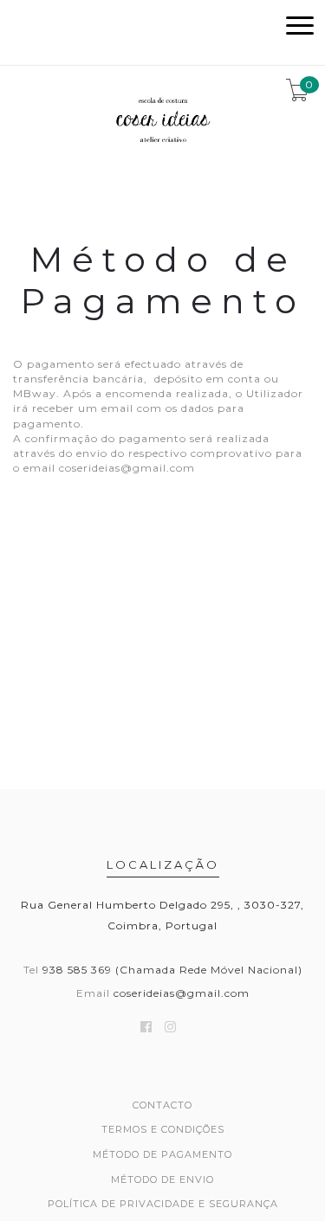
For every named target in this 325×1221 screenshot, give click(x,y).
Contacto (162, 1105)
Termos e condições (162, 1129)
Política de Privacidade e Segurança (163, 1204)
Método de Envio (162, 1179)
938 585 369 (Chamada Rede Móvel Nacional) (172, 969)
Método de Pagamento (162, 1154)
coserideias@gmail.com (182, 992)
